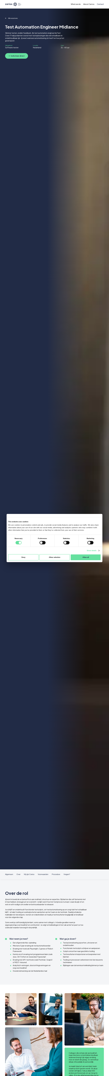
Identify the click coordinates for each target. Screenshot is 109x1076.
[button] (76, 4)
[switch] (42, 542)
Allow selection (54, 557)
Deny (23, 557)
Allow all (85, 557)
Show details (91, 550)
